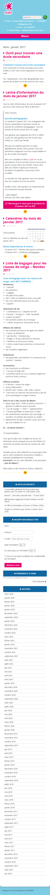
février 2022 (9, 640)
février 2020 (9, 726)
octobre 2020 (10, 695)
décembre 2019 (10, 734)
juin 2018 (8, 788)
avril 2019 (8, 753)
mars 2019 (8, 757)
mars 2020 (8, 722)
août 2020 (8, 702)
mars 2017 (8, 842)
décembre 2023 (10, 613)
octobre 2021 (10, 652)
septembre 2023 (11, 617)
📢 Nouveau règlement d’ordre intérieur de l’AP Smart (23, 500)
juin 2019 (8, 749)
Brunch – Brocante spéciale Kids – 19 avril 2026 (24, 495)
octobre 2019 (10, 741)
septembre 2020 (11, 699)
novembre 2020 (11, 691)
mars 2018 (8, 800)
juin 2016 (8, 873)
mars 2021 (8, 679)
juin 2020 (8, 710)
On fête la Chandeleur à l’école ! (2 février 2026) (24, 505)
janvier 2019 (9, 765)
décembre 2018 (10, 768)
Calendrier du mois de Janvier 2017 (22, 220)
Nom (6, 526)
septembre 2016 (11, 866)
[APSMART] (8, 14)
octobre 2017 (10, 819)
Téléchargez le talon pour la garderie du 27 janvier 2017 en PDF (26, 204)
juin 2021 (8, 667)
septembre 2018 (11, 780)
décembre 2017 (10, 811)
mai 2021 (8, 671)
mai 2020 (8, 714)
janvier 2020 (9, 730)
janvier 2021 (9, 683)
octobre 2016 (10, 862)
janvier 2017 (9, 850)
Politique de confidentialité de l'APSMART (18, 890)
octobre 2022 (10, 633)
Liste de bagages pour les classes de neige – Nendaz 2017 (24, 266)
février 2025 (9, 601)
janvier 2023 (9, 621)
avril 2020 (8, 718)
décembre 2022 (10, 625)
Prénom (8, 532)
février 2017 (9, 846)
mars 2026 (8, 594)
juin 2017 (8, 831)
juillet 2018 (8, 784)
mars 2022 (8, 636)
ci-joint (31, 159)
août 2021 (8, 660)
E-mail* (7, 539)
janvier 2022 (9, 644)
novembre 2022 (11, 629)
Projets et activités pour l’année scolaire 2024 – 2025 (24, 510)
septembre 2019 (11, 745)
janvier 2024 (9, 609)
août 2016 (8, 869)
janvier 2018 (9, 807)
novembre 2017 (11, 815)
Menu (25, 36)
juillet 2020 (8, 706)
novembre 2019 (11, 737)
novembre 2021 (11, 648)
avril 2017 (8, 838)
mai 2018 (8, 792)
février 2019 (9, 761)
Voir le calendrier (39, 581)
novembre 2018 (11, 772)
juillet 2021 (8, 664)
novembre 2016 (11, 858)
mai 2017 (8, 835)
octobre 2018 (10, 776)
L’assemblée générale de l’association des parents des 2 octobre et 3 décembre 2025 (22, 490)
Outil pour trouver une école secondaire (22, 55)
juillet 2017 (8, 827)
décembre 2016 (10, 854)
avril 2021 (8, 675)
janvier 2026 (9, 598)
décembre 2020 (10, 687)
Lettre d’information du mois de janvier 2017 (23, 94)
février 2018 (9, 803)
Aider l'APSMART (11, 545)
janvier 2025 (9, 605)
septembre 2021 (11, 656)
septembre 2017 (11, 823)
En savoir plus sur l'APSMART (16, 550)
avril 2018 (8, 796)
